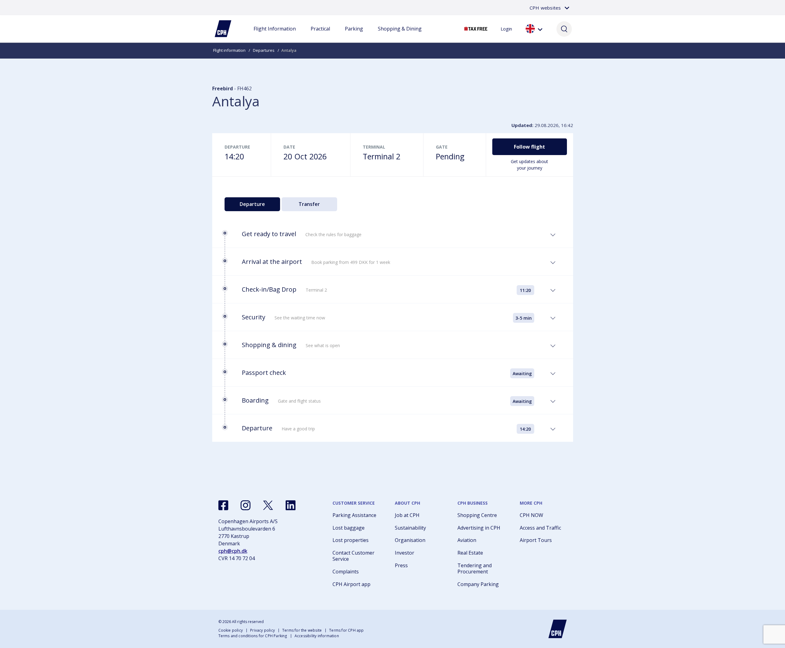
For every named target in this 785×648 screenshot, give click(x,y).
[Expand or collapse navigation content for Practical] (320, 35)
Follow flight (529, 146)
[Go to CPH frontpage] (557, 629)
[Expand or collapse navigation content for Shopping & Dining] (400, 35)
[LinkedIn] (290, 505)
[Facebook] (223, 505)
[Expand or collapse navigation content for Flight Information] (274, 35)
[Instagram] (245, 505)
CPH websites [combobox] (545, 8)
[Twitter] (268, 505)
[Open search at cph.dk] (564, 28)
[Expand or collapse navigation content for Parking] (354, 35)
